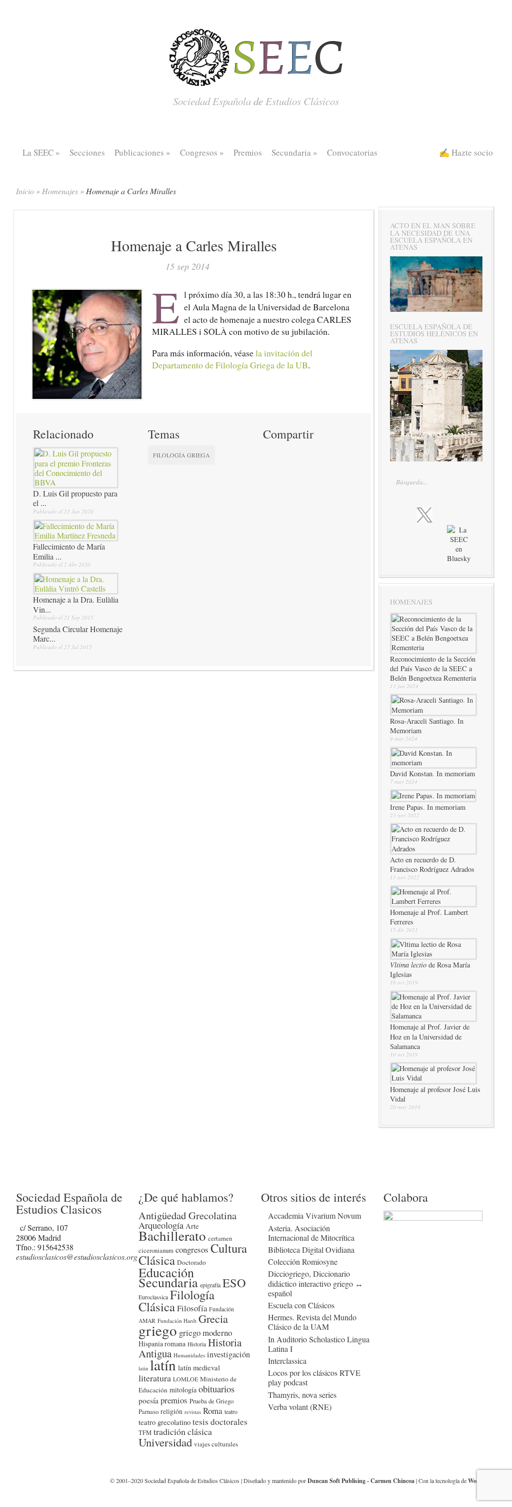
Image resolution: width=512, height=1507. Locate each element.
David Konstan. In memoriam (432, 773)
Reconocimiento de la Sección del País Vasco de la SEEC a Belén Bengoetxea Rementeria (433, 668)
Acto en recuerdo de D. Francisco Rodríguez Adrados (432, 864)
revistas (192, 1411)
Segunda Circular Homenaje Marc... (77, 634)
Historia (197, 1344)
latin (143, 1368)
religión (171, 1411)
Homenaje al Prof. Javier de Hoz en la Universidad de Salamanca (430, 1036)
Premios (248, 152)
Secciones (87, 152)
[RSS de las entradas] (414, 553)
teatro (231, 1411)
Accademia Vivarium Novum (314, 1215)
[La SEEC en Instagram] (446, 515)
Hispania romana (162, 1343)
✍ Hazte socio (466, 152)
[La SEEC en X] (424, 516)
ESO (234, 1282)
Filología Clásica (176, 1300)
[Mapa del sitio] (434, 553)
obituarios (216, 1388)
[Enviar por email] (289, 471)
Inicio (25, 191)
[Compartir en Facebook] (289, 453)
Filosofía (192, 1308)
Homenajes (60, 191)
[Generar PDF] (307, 471)
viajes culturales (216, 1443)
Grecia (213, 1318)
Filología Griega (181, 455)
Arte (192, 1226)
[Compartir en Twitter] (271, 453)
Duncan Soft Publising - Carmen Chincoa (361, 1480)
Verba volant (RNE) (300, 1406)
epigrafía (210, 1285)
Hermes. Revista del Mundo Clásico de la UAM (312, 1322)
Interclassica (287, 1360)
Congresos (202, 152)
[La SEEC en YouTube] (466, 515)
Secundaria (295, 152)
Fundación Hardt (177, 1320)
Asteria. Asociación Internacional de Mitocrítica (311, 1233)
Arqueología (161, 1225)
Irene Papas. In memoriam (428, 807)
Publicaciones (142, 152)
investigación (228, 1354)
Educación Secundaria (168, 1276)
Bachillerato (172, 1235)
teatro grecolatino (164, 1422)
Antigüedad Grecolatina (187, 1215)
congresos (192, 1249)
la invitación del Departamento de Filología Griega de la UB (232, 359)
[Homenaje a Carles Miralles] (87, 395)
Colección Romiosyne (303, 1261)
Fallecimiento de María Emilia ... (69, 551)
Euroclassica (153, 1297)
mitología (183, 1389)
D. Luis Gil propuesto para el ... (75, 498)
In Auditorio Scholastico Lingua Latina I (319, 1344)
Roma (212, 1410)
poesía (148, 1400)
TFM (145, 1432)
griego (157, 1330)
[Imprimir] (271, 471)
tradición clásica (183, 1431)
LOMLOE (185, 1379)
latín (163, 1364)
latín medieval (199, 1367)
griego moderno (205, 1332)
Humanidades (189, 1355)
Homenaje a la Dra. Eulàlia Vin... (75, 604)
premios (174, 1400)
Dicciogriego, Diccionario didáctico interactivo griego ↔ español (315, 1283)
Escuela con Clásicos (301, 1305)
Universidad (165, 1441)
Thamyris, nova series (302, 1394)
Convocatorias (352, 152)
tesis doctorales (220, 1421)
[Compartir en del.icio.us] (307, 453)
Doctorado (191, 1262)
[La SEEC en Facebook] (403, 515)
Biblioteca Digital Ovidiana (311, 1249)
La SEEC (41, 152)
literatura (154, 1378)
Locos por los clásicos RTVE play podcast (314, 1377)
